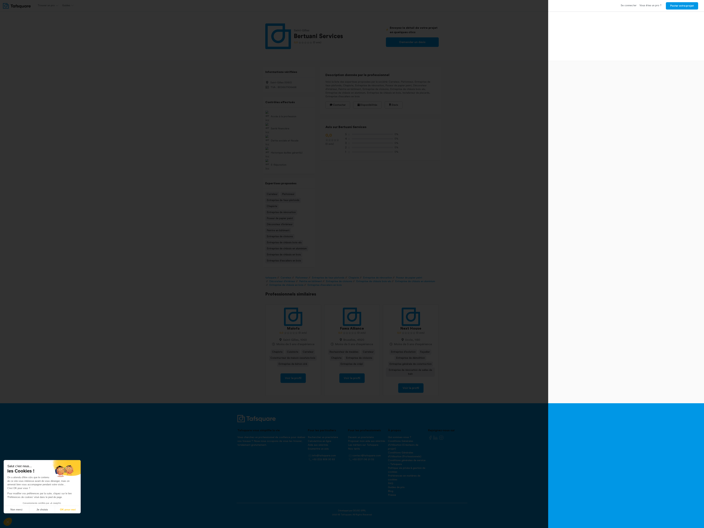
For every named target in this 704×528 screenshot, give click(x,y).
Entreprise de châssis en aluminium (287, 248)
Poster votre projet (682, 6)
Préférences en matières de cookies (404, 478)
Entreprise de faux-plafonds (283, 200)
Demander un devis (412, 42)
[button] (7, 521)
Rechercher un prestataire (323, 437)
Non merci (16, 509)
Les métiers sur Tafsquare (363, 445)
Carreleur (272, 194)
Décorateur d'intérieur (280, 224)
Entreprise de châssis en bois (284, 254)
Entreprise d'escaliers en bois (284, 260)
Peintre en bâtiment (278, 230)
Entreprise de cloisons (280, 236)
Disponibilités (368, 105)
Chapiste (272, 206)
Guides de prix (396, 487)
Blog (390, 491)
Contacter (339, 105)
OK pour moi (68, 509)
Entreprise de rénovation (281, 212)
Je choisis (42, 509)
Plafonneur (288, 194)
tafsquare (270, 277)
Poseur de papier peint (280, 218)
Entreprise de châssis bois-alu (284, 242)
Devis (394, 105)
